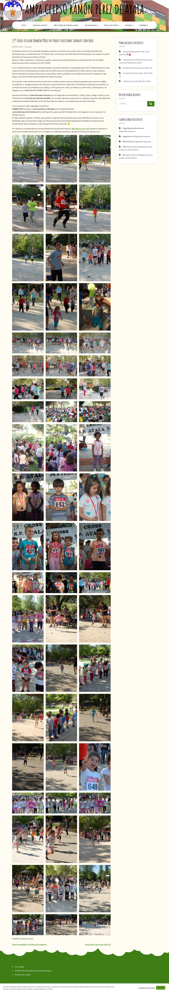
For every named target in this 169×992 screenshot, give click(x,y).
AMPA (125, 146)
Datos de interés (111, 25)
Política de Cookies (23, 974)
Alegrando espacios (127, 131)
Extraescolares (91, 25)
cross (31, 938)
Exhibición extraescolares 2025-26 (137, 68)
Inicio (24, 25)
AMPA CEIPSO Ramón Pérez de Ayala (84, 9)
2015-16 (24, 938)
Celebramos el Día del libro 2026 (136, 81)
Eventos (128, 25)
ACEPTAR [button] (160, 988)
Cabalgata (143, 25)
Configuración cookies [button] (147, 988)
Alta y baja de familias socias (66, 25)
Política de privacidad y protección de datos (33, 970)
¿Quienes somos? (40, 25)
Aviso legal (19, 966)
